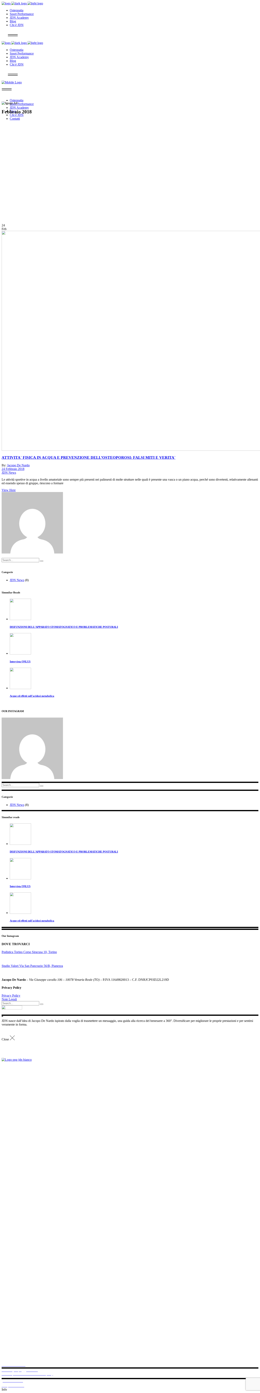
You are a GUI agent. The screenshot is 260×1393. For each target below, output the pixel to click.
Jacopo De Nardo (18, 465)
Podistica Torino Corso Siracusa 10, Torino (29, 952)
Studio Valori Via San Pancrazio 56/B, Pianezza (32, 966)
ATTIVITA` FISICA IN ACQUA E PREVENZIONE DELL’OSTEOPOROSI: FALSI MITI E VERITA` (89, 457)
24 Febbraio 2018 (13, 469)
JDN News (9, 472)
